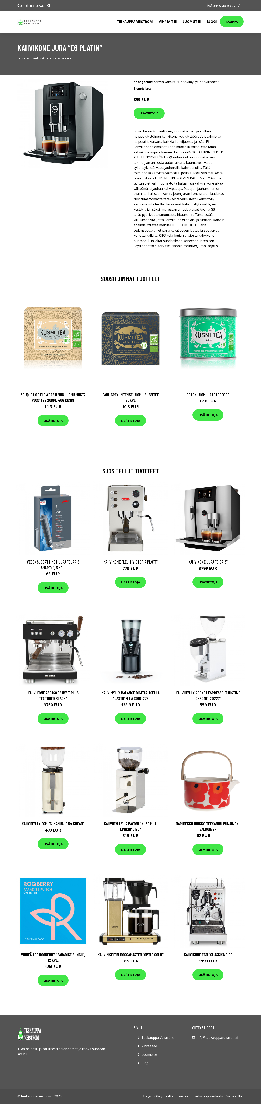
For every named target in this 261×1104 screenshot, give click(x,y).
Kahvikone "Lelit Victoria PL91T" (131, 561)
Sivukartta (234, 1096)
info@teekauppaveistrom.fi (222, 5)
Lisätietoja (149, 113)
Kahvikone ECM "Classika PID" (208, 954)
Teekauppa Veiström (135, 21)
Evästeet (183, 1096)
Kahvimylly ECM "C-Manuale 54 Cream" (53, 823)
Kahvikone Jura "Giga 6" (208, 561)
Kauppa (232, 22)
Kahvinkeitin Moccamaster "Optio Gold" (131, 954)
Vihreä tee (168, 21)
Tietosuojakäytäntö (208, 1096)
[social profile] (49, 5)
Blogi (212, 21)
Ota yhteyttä (163, 1096)
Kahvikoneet (63, 58)
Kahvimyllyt (189, 82)
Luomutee (192, 21)
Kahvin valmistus (35, 58)
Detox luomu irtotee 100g (208, 394)
